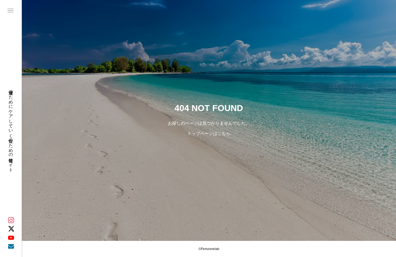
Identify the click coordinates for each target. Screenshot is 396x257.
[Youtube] (11, 237)
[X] (11, 229)
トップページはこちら (208, 133)
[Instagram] (11, 220)
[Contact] (11, 246)
